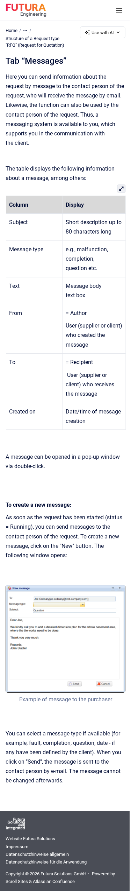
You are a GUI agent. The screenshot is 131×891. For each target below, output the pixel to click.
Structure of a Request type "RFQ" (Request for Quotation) (35, 42)
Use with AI (103, 32)
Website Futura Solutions (30, 838)
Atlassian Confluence (54, 881)
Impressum (17, 846)
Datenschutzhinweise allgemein (37, 854)
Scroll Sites (17, 881)
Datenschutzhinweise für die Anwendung (46, 862)
